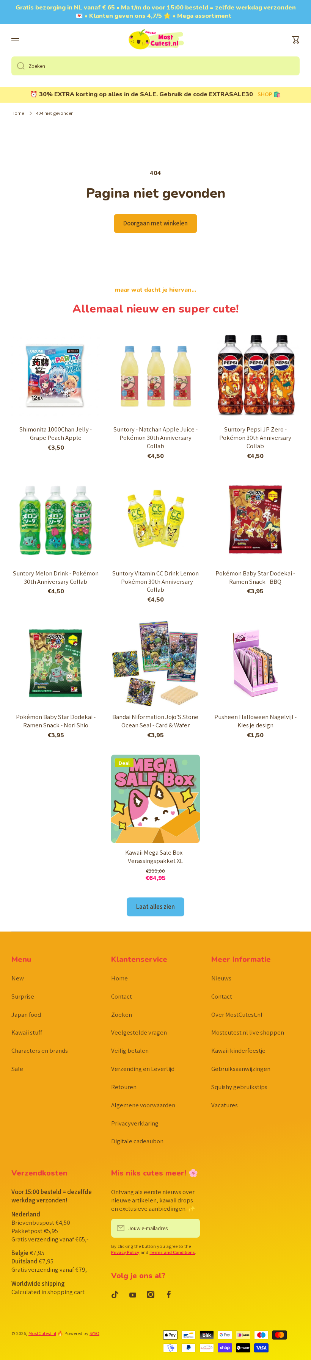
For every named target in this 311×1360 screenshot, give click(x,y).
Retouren (124, 1087)
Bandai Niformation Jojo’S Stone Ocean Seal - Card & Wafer (155, 721)
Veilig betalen (130, 1050)
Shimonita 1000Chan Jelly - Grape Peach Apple (55, 433)
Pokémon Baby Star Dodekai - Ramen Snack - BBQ (255, 577)
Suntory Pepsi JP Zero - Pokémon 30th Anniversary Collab (255, 437)
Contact (121, 996)
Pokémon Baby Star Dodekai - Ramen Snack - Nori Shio (56, 721)
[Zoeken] (18, 65)
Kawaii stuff (26, 1032)
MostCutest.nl (42, 1333)
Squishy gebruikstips (239, 1087)
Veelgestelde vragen (139, 1032)
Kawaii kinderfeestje (238, 1050)
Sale (17, 1069)
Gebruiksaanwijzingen (240, 1069)
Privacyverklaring (135, 1123)
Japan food (26, 1014)
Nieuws (221, 978)
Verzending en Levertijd (142, 1069)
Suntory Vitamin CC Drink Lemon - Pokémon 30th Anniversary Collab (155, 581)
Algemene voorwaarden (143, 1105)
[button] (296, 40)
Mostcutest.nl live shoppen (247, 1032)
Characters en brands (39, 1050)
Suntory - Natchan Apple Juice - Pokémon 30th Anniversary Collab (155, 437)
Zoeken (121, 1014)
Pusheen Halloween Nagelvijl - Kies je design (255, 721)
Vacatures (224, 1105)
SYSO (94, 1333)
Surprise (22, 996)
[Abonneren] (190, 1228)
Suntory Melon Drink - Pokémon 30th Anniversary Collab (56, 577)
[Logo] (155, 40)
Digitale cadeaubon (137, 1141)
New (17, 978)
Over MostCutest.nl (236, 1014)
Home (17, 113)
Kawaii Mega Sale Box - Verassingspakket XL (155, 857)
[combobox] (155, 65)
